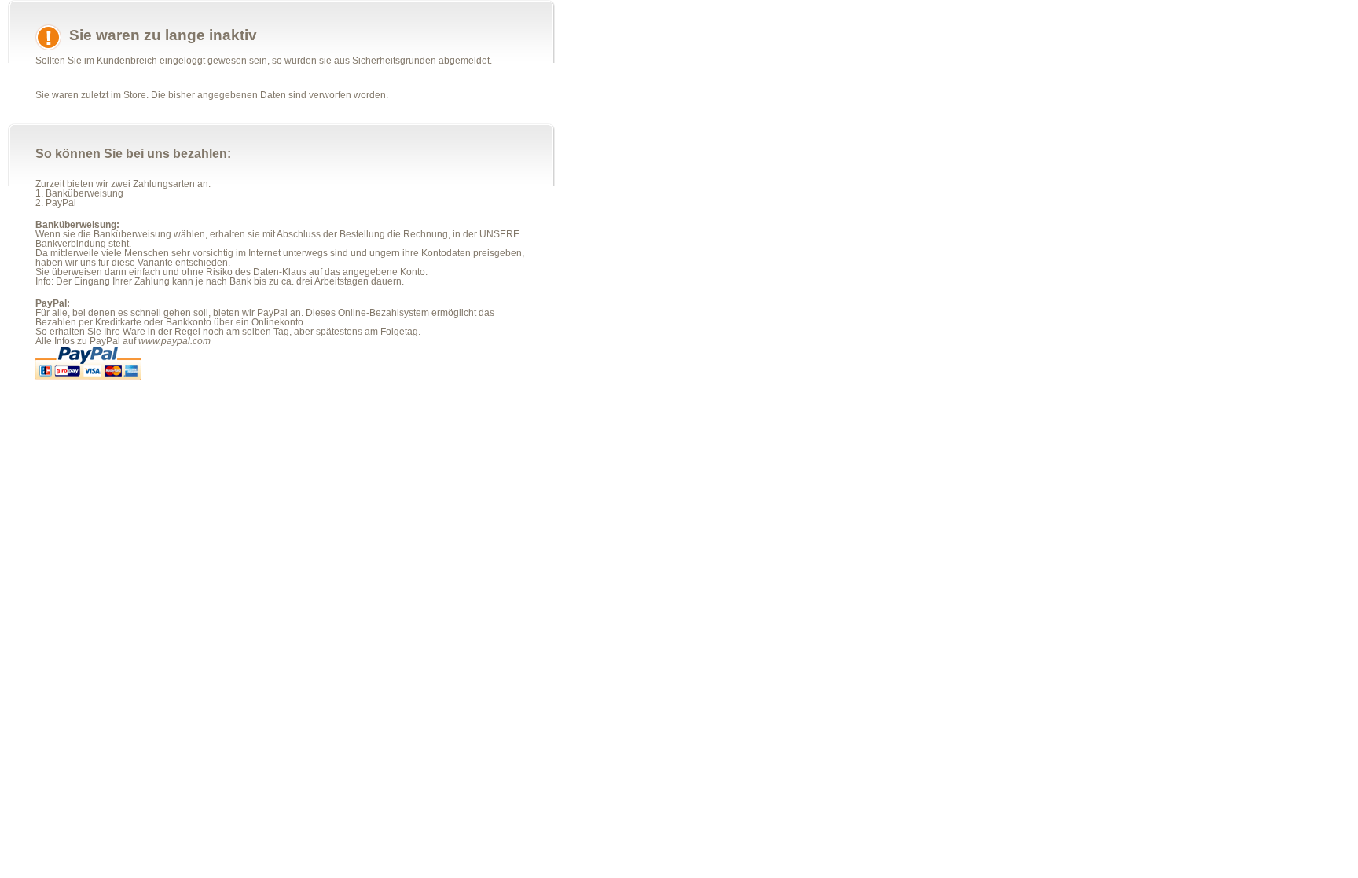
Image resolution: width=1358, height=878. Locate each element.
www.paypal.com (174, 341)
